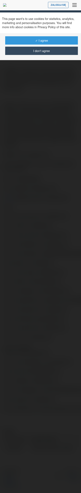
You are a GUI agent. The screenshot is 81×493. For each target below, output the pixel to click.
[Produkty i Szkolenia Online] (4, 5)
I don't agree (41, 51)
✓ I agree (41, 40)
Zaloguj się (58, 5)
